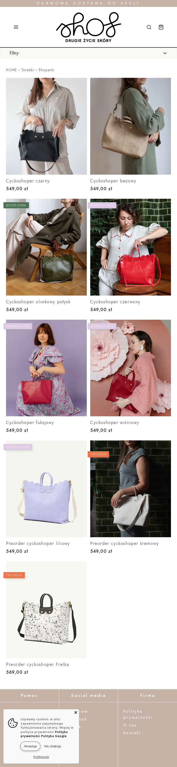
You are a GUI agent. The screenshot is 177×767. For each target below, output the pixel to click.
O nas (130, 725)
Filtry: (14, 53)
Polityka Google (54, 736)
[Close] (76, 712)
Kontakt (132, 733)
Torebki (27, 69)
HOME (11, 69)
